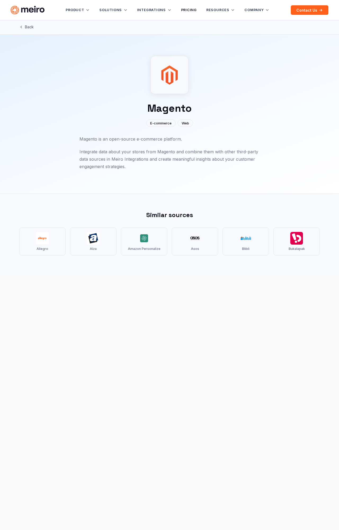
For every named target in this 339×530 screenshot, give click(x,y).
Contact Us (306, 10)
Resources (217, 10)
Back (29, 27)
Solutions (110, 10)
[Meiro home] (27, 10)
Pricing (189, 10)
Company (254, 10)
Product (75, 10)
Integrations (151, 10)
